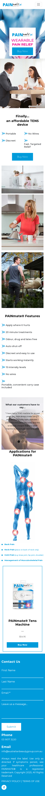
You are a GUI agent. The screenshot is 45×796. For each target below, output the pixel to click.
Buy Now (22, 51)
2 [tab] (22, 441)
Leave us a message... (15, 704)
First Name (8, 670)
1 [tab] (19, 441)
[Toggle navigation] (38, 4)
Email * (6, 692)
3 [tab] (26, 441)
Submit (11, 726)
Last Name (8, 681)
